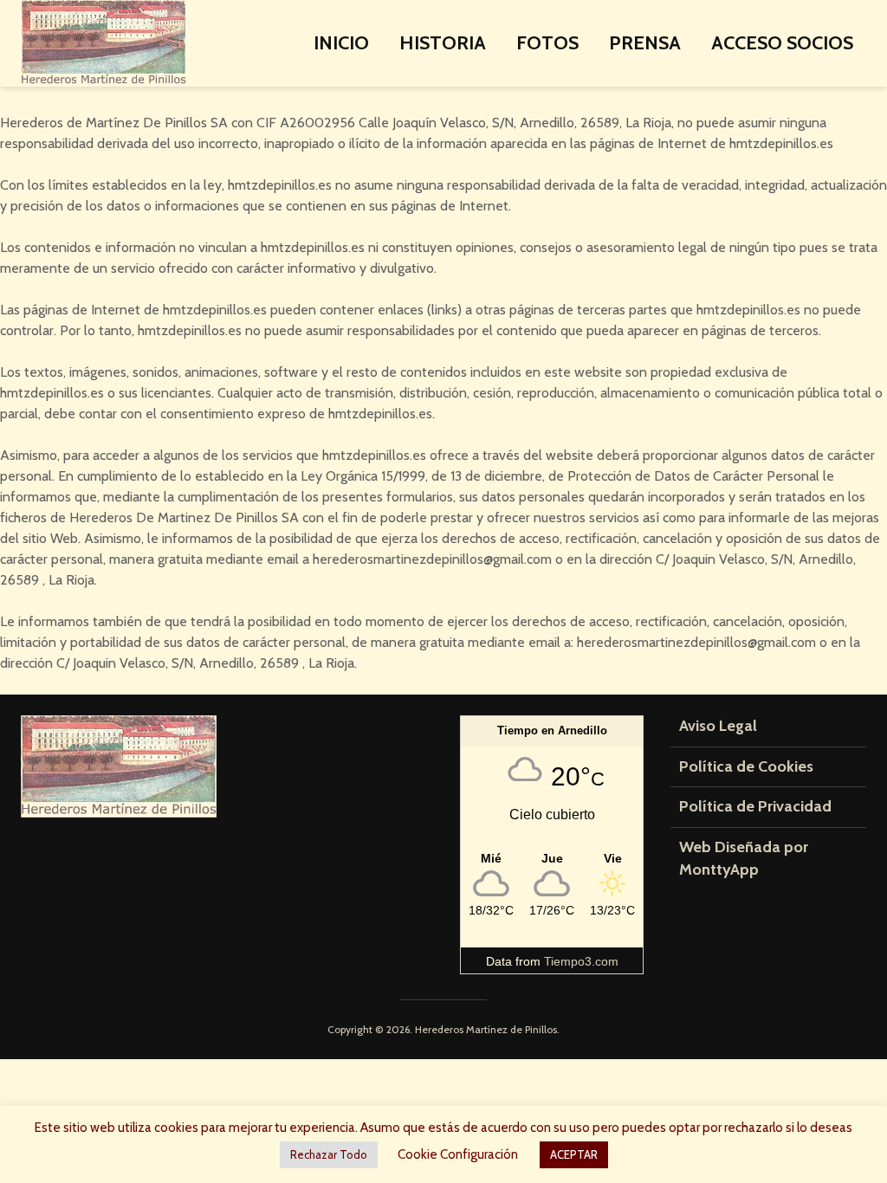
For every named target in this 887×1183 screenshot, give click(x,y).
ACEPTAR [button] (574, 1154)
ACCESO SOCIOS (782, 43)
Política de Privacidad (755, 806)
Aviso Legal (718, 725)
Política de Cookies (746, 766)
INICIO (341, 43)
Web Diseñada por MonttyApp (743, 858)
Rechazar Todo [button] (328, 1154)
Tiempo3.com (581, 961)
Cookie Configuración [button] (458, 1154)
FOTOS (547, 43)
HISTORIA (442, 43)
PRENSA (645, 43)
